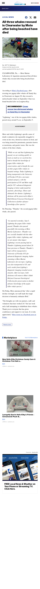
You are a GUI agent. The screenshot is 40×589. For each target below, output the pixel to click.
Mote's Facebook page (20, 90)
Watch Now (34, 3)
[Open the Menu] (3, 2)
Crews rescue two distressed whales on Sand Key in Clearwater (20, 109)
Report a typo (7, 324)
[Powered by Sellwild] (35, 452)
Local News (8, 17)
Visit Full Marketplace (31, 337)
